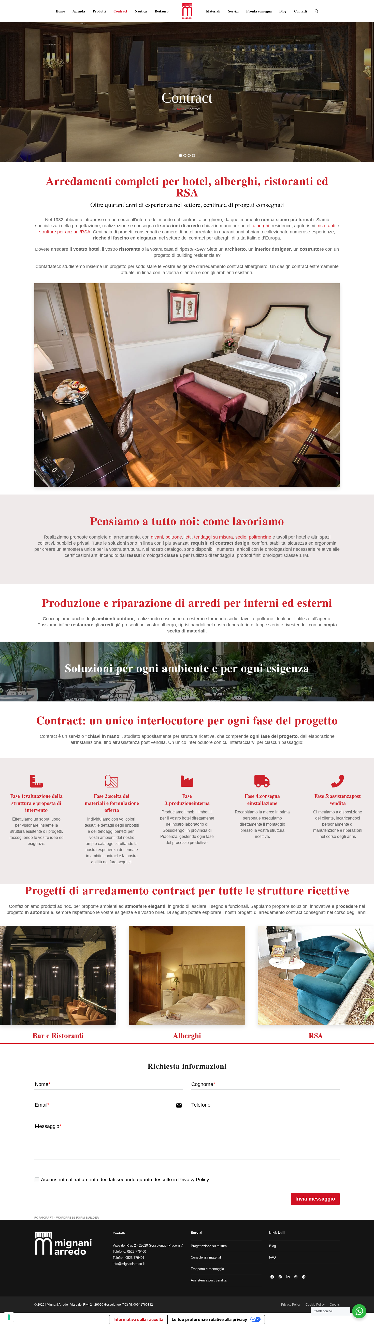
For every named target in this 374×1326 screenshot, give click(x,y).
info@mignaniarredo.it (129, 1264)
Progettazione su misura (209, 1246)
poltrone (173, 537)
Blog (272, 1246)
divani (157, 537)
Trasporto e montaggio (207, 1269)
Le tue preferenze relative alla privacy (209, 1319)
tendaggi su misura (213, 537)
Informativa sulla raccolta (138, 1319)
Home (180, 109)
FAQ (272, 1257)
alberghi (261, 225)
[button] (316, 11)
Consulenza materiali (206, 1257)
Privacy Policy (290, 1304)
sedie (240, 537)
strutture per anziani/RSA (64, 231)
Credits (335, 1304)
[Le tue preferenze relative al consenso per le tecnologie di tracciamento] (9, 1317)
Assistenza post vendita (208, 1280)
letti (188, 537)
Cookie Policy (315, 1304)
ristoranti (326, 225)
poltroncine (260, 537)
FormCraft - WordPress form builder (66, 1217)
